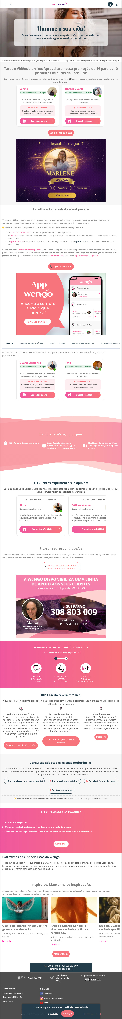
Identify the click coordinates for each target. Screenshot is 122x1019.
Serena (24, 89)
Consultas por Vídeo (31, 343)
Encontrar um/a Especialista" (30, 249)
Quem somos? (10, 988)
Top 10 (9, 343)
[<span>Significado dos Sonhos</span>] (20, 720)
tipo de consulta (82, 241)
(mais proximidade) (25, 780)
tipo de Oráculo (17, 241)
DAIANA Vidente (81, 505)
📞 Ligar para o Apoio (61, 266)
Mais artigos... (61, 953)
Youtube (47, 1002)
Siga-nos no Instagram (53, 998)
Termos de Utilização (12, 997)
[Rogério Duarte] (97, 92)
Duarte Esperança (30, 362)
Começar (67, 1013)
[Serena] (52, 92)
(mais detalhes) (65, 780)
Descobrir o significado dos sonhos (21, 741)
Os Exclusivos (57, 343)
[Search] (10, 4)
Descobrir (61, 736)
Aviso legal (8, 1001)
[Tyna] (97, 366)
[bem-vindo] (61, 4)
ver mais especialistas (61, 132)
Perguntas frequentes (13, 993)
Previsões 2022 (35, 978)
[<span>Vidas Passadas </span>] (101, 718)
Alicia (22, 505)
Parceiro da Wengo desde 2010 (62, 978)
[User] (118, 4)
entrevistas (16, 235)
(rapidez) (62, 790)
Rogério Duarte (74, 89)
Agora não (53, 1013)
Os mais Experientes (83, 343)
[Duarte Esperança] (52, 366)
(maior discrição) (102, 780)
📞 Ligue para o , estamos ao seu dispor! (61, 967)
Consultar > (61, 843)
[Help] (110, 4)
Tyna (68, 362)
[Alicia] (57, 507)
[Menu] (3, 4)
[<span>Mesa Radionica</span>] (61, 718)
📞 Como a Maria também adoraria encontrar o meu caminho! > (61, 567)
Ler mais (6, 941)
